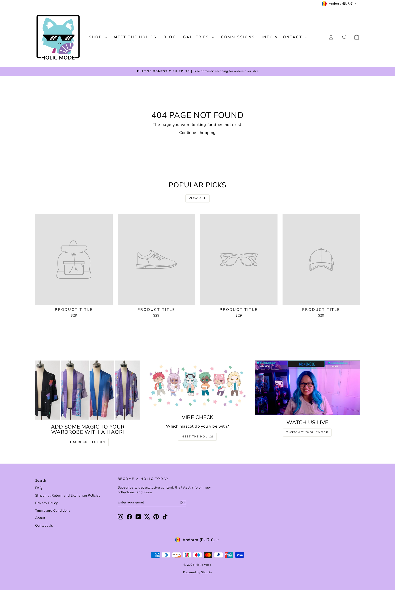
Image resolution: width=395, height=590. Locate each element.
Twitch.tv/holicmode (307, 432)
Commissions (238, 37)
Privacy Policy (46, 503)
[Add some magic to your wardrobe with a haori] (87, 390)
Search (40, 480)
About (40, 518)
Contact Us (44, 525)
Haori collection (87, 442)
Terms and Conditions (52, 510)
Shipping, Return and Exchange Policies (67, 495)
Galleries (197, 37)
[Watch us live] (307, 388)
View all (197, 198)
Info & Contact (283, 37)
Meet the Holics (135, 37)
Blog (169, 37)
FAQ (38, 488)
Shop (96, 37)
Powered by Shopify (197, 572)
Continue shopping (197, 132)
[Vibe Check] (197, 385)
